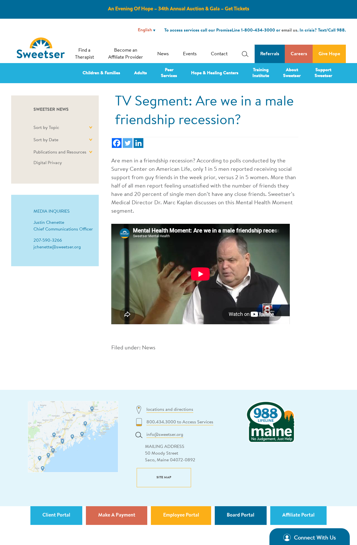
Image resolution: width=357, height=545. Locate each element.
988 (341, 30)
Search (244, 54)
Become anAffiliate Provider (125, 54)
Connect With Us (315, 538)
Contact (219, 54)
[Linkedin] (138, 143)
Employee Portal (181, 515)
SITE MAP (163, 477)
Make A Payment (116, 515)
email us (289, 30)
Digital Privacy (47, 163)
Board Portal (240, 515)
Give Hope (329, 54)
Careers (299, 54)
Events (190, 54)
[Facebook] (117, 143)
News (163, 54)
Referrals (269, 54)
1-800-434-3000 (258, 30)
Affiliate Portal (298, 515)
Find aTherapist (84, 54)
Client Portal (56, 515)
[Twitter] (127, 143)
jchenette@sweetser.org (57, 247)
